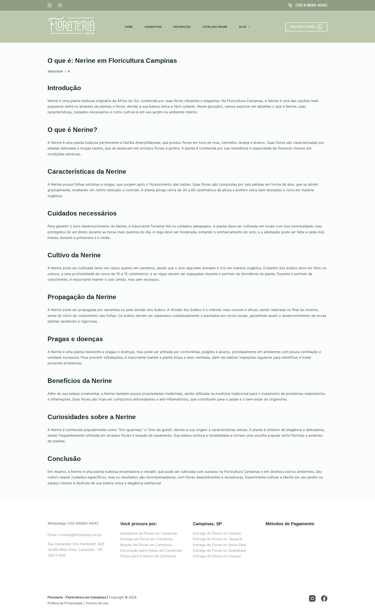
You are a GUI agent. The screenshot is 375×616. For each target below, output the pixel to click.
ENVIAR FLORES (303, 27)
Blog (242, 26)
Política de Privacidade (65, 603)
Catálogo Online (214, 26)
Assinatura (153, 26)
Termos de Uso (97, 603)
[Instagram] (50, 5)
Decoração (182, 26)
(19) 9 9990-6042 (311, 5)
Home (129, 26)
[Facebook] (60, 5)
